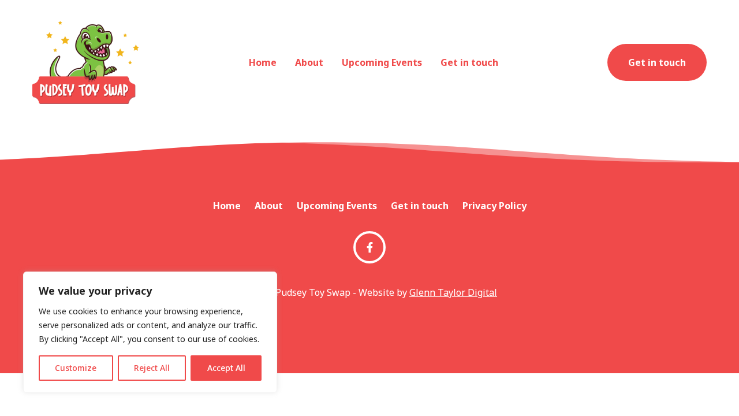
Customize (75, 367)
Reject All (152, 367)
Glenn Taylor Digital (453, 292)
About (309, 62)
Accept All (226, 367)
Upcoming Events (382, 62)
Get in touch (469, 62)
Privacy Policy (494, 205)
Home (263, 62)
